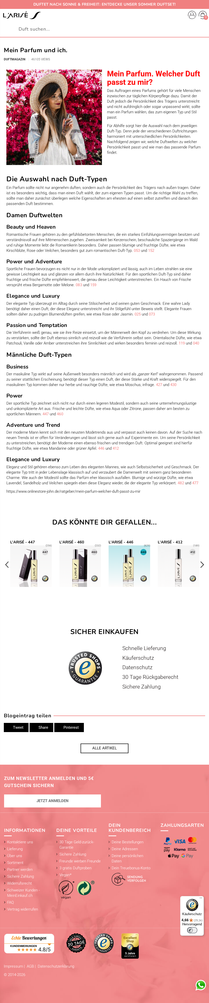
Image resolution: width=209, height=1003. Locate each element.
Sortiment (15, 862)
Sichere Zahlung (20, 876)
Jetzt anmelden (52, 801)
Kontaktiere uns (20, 842)
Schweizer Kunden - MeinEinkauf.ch (23, 893)
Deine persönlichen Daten (127, 858)
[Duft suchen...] (202, 29)
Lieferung (15, 849)
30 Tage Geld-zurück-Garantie (76, 845)
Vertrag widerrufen (22, 909)
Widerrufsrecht (19, 883)
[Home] (22, 15)
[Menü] (201, 899)
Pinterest (70, 727)
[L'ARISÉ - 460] (80, 564)
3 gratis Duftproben (75, 868)
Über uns (14, 856)
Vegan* (65, 875)
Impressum (14, 966)
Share (42, 727)
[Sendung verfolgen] (127, 878)
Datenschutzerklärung (56, 966)
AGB (31, 966)
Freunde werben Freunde (80, 861)
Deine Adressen (125, 849)
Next (201, 564)
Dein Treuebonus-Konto (131, 868)
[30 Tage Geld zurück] (76, 943)
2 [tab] (101, 599)
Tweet (17, 727)
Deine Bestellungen (127, 842)
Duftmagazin (14, 59)
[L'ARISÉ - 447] (31, 564)
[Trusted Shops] (104, 943)
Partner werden (20, 869)
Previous (7, 564)
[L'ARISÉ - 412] (178, 564)
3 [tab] (107, 599)
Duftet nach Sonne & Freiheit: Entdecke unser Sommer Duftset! (104, 4)
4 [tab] (112, 599)
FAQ (10, 902)
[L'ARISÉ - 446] (129, 564)
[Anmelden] (192, 15)
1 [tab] (96, 599)
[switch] (192, 930)
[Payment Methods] (181, 847)
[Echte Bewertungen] (29, 943)
